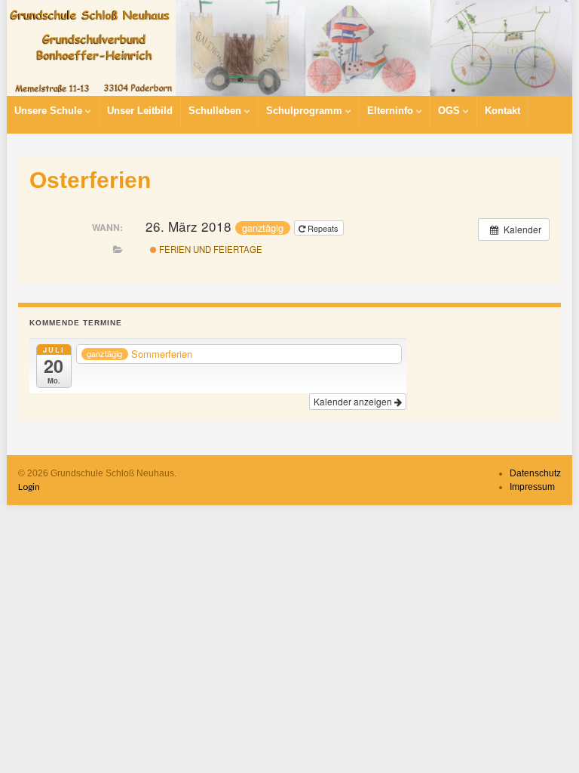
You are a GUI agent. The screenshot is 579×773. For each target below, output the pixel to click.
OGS (450, 110)
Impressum (532, 487)
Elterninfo (391, 110)
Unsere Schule (49, 110)
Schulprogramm (305, 110)
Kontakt (502, 110)
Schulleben (216, 110)
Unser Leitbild (140, 110)
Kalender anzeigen (354, 401)
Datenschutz (535, 473)
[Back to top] (545, 739)
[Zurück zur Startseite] (289, 48)
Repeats (323, 228)
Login (29, 486)
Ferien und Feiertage (209, 249)
